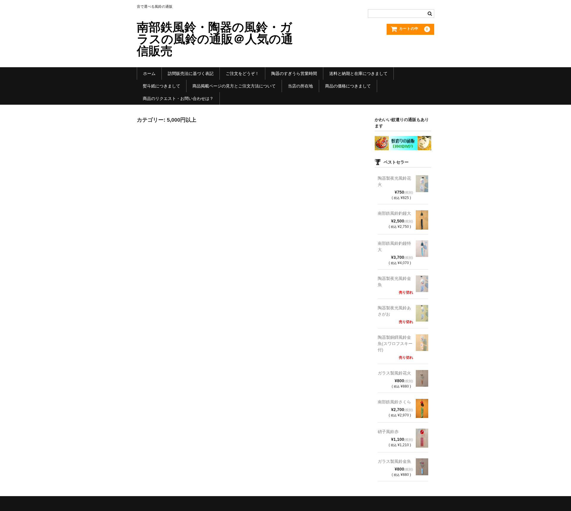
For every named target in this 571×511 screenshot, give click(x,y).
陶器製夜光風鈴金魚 (394, 281)
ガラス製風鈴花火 (394, 373)
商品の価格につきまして (348, 86)
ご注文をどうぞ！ (242, 73)
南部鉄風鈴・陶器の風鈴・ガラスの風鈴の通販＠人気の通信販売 (215, 39)
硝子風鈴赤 (388, 431)
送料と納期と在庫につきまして (358, 73)
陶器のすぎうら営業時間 (294, 73)
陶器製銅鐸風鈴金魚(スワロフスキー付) (395, 343)
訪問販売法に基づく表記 (191, 73)
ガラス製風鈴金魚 (394, 461)
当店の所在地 (300, 86)
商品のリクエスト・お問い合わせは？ (178, 98)
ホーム (149, 73)
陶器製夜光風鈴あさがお (394, 310)
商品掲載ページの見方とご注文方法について (234, 86)
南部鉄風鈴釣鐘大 (394, 213)
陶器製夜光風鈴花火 (394, 181)
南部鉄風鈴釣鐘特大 (394, 246)
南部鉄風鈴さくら (394, 401)
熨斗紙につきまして (161, 86)
